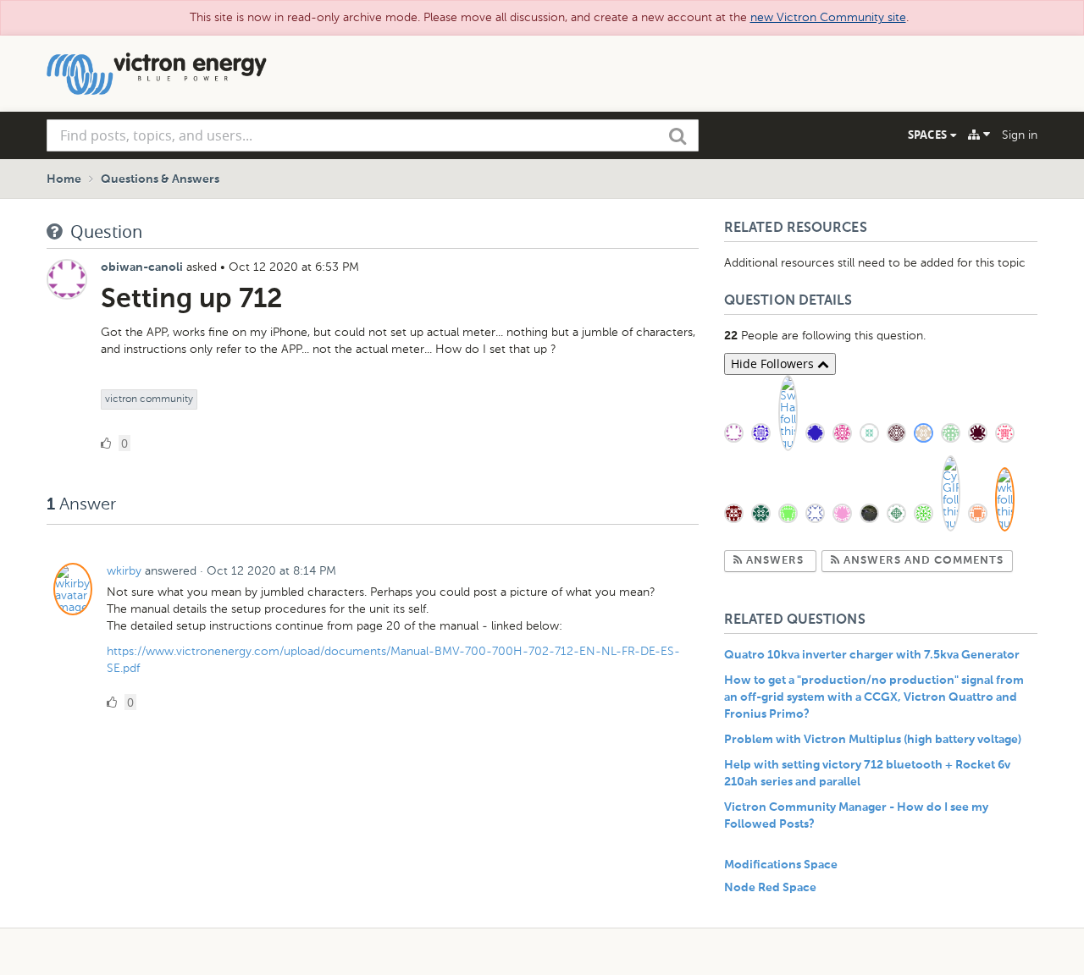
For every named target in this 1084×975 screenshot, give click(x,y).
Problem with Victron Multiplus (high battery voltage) (872, 740)
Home (64, 179)
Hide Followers (774, 363)
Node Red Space (770, 888)
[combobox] (373, 135)
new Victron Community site (828, 17)
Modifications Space (781, 865)
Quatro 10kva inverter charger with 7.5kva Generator (872, 655)
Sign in (1019, 135)
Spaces (929, 134)
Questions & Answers (160, 179)
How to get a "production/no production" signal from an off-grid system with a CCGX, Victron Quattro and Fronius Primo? (874, 697)
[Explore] (979, 134)
